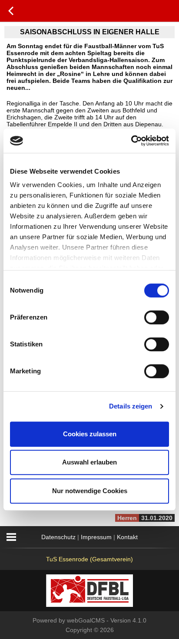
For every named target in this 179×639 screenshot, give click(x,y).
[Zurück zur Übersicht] (11, 11)
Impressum (96, 537)
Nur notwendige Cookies (89, 490)
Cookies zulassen (89, 434)
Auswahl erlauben (89, 462)
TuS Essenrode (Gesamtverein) (89, 559)
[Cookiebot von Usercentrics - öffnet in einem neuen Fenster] (131, 140)
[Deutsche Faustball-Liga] (89, 589)
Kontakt (127, 537)
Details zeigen (130, 406)
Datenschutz (58, 537)
